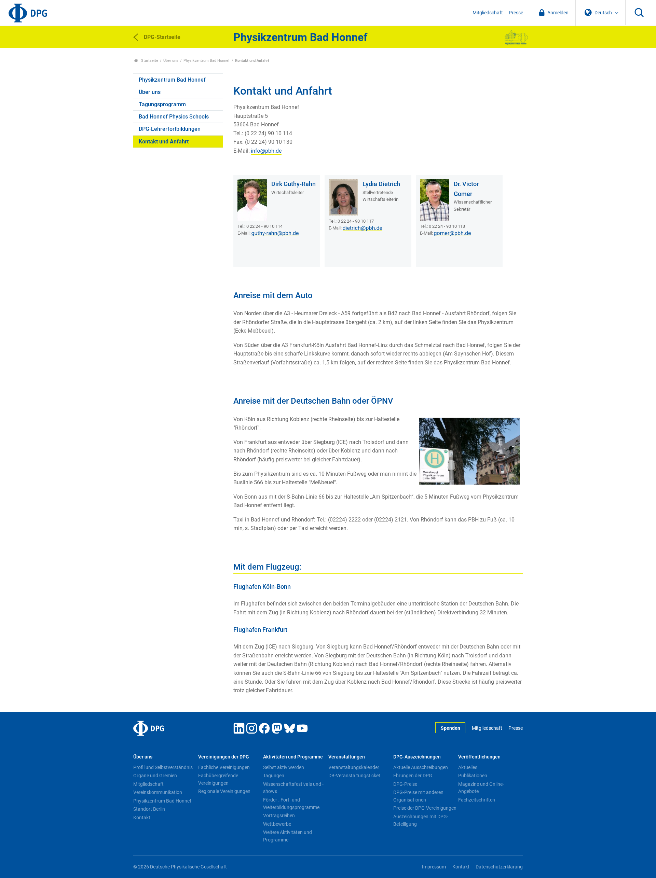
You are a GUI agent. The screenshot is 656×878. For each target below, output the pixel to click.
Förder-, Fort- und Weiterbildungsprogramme (291, 803)
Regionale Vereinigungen (224, 791)
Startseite (149, 60)
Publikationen (472, 775)
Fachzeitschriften (476, 800)
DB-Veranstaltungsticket (354, 775)
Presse (516, 13)
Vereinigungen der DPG (223, 757)
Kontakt (141, 817)
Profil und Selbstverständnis (163, 767)
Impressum (434, 867)
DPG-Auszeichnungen (417, 757)
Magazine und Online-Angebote (481, 787)
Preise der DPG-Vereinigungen (424, 808)
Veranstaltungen (346, 757)
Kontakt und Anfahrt (164, 141)
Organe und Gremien (155, 775)
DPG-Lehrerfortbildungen (170, 129)
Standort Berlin (149, 809)
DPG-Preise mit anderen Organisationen (418, 796)
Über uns (170, 60)
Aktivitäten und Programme (293, 757)
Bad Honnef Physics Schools (174, 116)
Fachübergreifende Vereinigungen (218, 779)
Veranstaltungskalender (353, 767)
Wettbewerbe (277, 824)
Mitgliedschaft (488, 13)
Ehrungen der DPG (412, 775)
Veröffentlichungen (479, 757)
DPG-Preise (405, 784)
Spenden (450, 728)
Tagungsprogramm (162, 104)
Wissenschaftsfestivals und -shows (293, 787)
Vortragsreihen (279, 815)
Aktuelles (467, 767)
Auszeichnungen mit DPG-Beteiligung (420, 820)
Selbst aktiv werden (283, 767)
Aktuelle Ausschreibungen (420, 767)
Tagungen (273, 775)
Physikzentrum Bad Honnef (206, 60)
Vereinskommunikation (157, 792)
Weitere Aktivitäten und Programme (287, 836)
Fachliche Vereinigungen (224, 767)
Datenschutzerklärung (499, 867)
